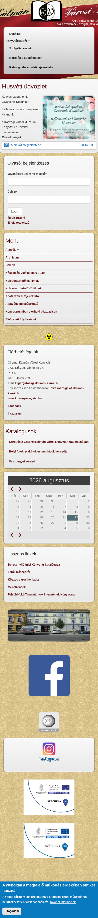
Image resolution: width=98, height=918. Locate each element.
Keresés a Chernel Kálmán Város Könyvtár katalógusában (48, 441)
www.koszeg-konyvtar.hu (25, 398)
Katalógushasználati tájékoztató (31, 67)
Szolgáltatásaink (20, 48)
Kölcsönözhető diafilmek (22, 280)
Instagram (15, 413)
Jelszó (12, 191)
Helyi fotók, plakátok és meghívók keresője (38, 451)
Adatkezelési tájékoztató (22, 296)
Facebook (14, 406)
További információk (63, 902)
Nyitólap (14, 34)
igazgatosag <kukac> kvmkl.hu (38, 383)
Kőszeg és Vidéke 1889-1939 (25, 273)
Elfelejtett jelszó (18, 222)
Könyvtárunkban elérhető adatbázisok (31, 311)
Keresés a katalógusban (25, 58)
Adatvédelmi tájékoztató (21, 303)
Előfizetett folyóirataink (21, 319)
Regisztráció (16, 217)
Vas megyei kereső (22, 461)
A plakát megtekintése (26, 145)
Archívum (12, 257)
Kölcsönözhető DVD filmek (23, 288)
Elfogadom (12, 911)
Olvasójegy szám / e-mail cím (27, 173)
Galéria (10, 265)
